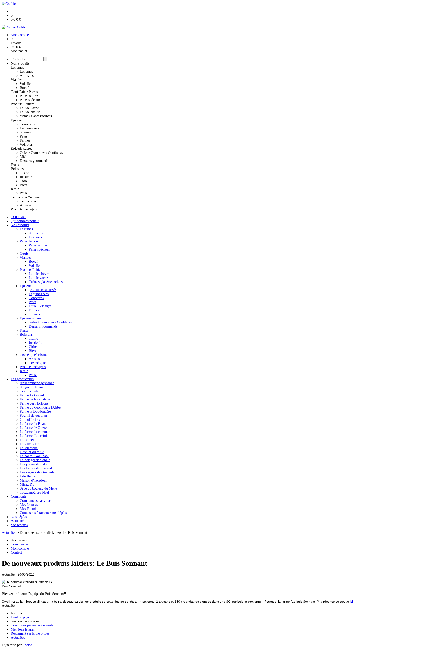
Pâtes (23, 136)
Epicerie (16, 120)
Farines (25, 140)
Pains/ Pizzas (28, 92)
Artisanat (26, 205)
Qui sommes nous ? (25, 221)
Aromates (27, 75)
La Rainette (28, 440)
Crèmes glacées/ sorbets (46, 282)
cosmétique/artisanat (34, 355)
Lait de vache (29, 108)
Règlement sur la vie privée (30, 633)
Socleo (27, 645)
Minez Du (27, 484)
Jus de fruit (27, 177)
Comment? (18, 496)
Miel (23, 156)
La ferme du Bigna (33, 423)
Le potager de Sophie (35, 460)
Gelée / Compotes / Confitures (41, 152)
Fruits (15, 165)
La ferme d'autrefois (34, 436)
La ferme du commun (35, 432)
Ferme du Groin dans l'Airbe (40, 407)
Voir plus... (27, 144)
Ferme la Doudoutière (35, 411)
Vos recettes (19, 525)
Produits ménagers (24, 209)
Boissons (17, 169)
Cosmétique (28, 201)
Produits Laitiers (22, 104)
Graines (25, 132)
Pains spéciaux (30, 100)
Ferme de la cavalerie (35, 399)
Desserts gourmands (34, 161)
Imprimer (17, 613)
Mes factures (29, 505)
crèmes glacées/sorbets (36, 116)
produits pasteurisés (42, 290)
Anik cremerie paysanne (37, 383)
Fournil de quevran (33, 415)
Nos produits (20, 225)
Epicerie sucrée (21, 148)
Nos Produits (20, 63)
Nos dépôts (19, 517)
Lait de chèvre (30, 112)
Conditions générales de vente (32, 625)
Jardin (15, 189)
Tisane (24, 173)
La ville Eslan (29, 444)
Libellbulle (27, 476)
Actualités (18, 521)
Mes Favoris (28, 509)
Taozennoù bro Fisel (34, 492)
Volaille (25, 84)
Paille (24, 193)
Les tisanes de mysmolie (37, 468)
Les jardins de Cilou (34, 464)
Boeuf (24, 88)
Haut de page (20, 617)
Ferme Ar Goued (32, 395)
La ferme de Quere (33, 428)
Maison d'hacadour (33, 480)
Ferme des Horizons (34, 403)
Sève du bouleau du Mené (38, 488)
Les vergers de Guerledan (38, 472)
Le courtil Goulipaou (35, 456)
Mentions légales (23, 629)
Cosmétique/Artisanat (26, 197)
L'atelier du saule (32, 452)
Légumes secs (30, 128)
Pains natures (29, 96)
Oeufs (15, 92)
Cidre (24, 181)
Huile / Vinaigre (40, 306)
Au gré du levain (32, 387)
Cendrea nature (30, 391)
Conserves (27, 124)
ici (351, 601)
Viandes (16, 79)
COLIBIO (18, 217)
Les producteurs (22, 379)
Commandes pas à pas (35, 500)
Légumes (17, 67)
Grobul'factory (30, 419)
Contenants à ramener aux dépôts (43, 513)
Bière (23, 185)
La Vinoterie (29, 448)
